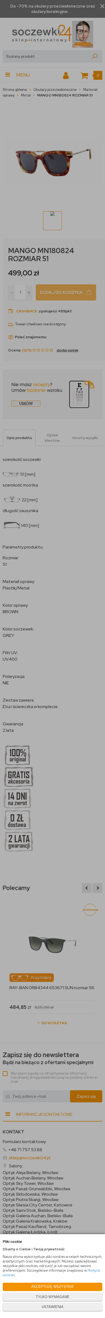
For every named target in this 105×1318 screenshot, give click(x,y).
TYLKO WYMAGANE (52, 1297)
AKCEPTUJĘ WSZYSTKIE (52, 1287)
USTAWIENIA (53, 1307)
